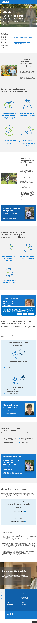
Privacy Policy (25, 311)
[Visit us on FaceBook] (1, 592)
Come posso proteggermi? (18, 38)
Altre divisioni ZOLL (23, 608)
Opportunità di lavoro (24, 605)
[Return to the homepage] (6, 2)
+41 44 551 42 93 (12, 576)
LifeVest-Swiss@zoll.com (6, 577)
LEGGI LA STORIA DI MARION (10, 413)
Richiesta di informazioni (24, 597)
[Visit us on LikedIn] (1, 595)
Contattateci (8, 605)
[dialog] (18, 311)
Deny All (25, 313)
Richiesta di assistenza (10, 604)
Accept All (19, 313)
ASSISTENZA (5, 581)
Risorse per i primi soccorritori (25, 598)
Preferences (31, 313)
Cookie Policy (17, 311)
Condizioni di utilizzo (31, 616)
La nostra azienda (23, 604)
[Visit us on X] (1, 598)
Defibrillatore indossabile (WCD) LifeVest (12, 596)
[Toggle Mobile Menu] (34, 2)
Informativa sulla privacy (24, 616)
